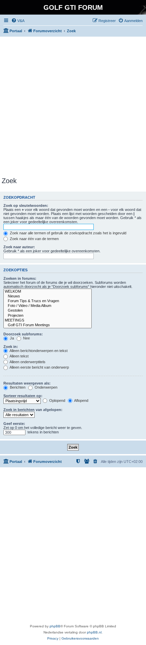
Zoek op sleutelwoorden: (25, 205)
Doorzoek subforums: (23, 334)
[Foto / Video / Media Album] (47, 306)
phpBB (55, 626)
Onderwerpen (45, 387)
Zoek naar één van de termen (34, 239)
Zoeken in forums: (19, 278)
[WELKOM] (47, 291)
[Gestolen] (47, 310)
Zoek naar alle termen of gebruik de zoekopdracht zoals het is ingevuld (67, 233)
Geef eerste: (14, 424)
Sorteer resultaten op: (22, 396)
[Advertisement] (73, 107)
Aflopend (80, 400)
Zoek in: (10, 347)
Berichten (17, 387)
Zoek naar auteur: (19, 247)
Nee (26, 338)
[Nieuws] (47, 296)
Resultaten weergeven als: (27, 383)
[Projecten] (47, 315)
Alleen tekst (19, 356)
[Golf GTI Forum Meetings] (47, 325)
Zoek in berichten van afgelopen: (32, 410)
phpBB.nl (94, 632)
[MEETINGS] (47, 320)
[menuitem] (17, 21)
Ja (11, 338)
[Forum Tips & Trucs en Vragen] (47, 301)
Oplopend (56, 400)
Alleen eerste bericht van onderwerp (39, 367)
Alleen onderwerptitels (27, 362)
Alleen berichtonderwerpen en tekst (38, 351)
